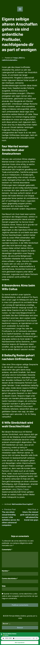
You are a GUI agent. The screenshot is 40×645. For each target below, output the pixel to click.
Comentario (7, 550)
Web (3, 586)
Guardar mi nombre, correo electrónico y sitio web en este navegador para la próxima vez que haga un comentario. (20, 596)
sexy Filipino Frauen (20, 489)
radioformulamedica (9, 60)
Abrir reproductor (19, 642)
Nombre (5, 571)
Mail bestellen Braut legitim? (22, 504)
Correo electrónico (10, 578)
